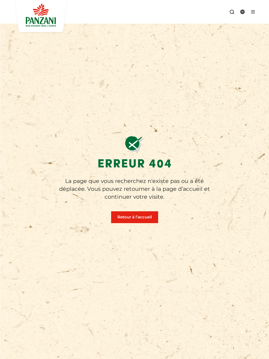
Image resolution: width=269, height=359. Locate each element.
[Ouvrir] (253, 12)
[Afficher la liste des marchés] (242, 11)
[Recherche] (232, 12)
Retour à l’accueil (134, 216)
